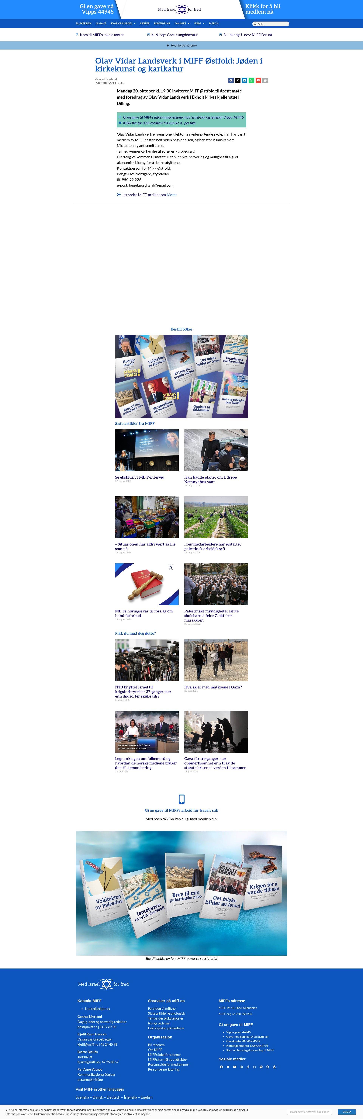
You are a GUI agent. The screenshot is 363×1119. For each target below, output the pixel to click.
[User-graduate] (274, 1067)
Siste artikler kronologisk (166, 1013)
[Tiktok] (248, 1067)
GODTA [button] (347, 1111)
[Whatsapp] (255, 1067)
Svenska (82, 1097)
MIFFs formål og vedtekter (167, 1059)
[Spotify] (261, 1067)
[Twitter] (228, 1067)
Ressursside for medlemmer (168, 1064)
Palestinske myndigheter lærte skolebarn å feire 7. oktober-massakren (211, 616)
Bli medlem (83, 23)
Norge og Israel (159, 1023)
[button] (237, 80)
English (147, 1097)
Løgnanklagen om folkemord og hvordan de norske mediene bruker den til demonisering (146, 763)
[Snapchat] (268, 1067)
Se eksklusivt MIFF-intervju (139, 477)
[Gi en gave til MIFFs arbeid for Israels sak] (181, 799)
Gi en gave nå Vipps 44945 (97, 9)
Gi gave (101, 23)
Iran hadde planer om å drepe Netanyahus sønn (210, 479)
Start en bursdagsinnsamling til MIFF (250, 1050)
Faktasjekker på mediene (166, 1028)
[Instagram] (241, 1067)
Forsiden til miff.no (162, 1008)
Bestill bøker (181, 329)
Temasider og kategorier (165, 1018)
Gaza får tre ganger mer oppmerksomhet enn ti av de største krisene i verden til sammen (215, 763)
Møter (145, 23)
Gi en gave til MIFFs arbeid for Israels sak (181, 810)
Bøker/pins (162, 23)
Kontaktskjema (97, 1009)
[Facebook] (221, 1067)
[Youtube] (235, 1067)
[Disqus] (181, 258)
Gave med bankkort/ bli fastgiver (247, 1036)
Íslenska (130, 1097)
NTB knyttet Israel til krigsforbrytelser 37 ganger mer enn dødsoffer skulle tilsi (143, 692)
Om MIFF (155, 1050)
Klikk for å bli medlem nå (262, 9)
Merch (214, 23)
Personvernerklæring (163, 1069)
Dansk (98, 1097)
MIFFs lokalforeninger (164, 1054)
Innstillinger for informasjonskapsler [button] (309, 1111)
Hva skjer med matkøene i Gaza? (213, 687)
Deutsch (113, 1097)
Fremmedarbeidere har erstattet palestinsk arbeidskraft (212, 546)
